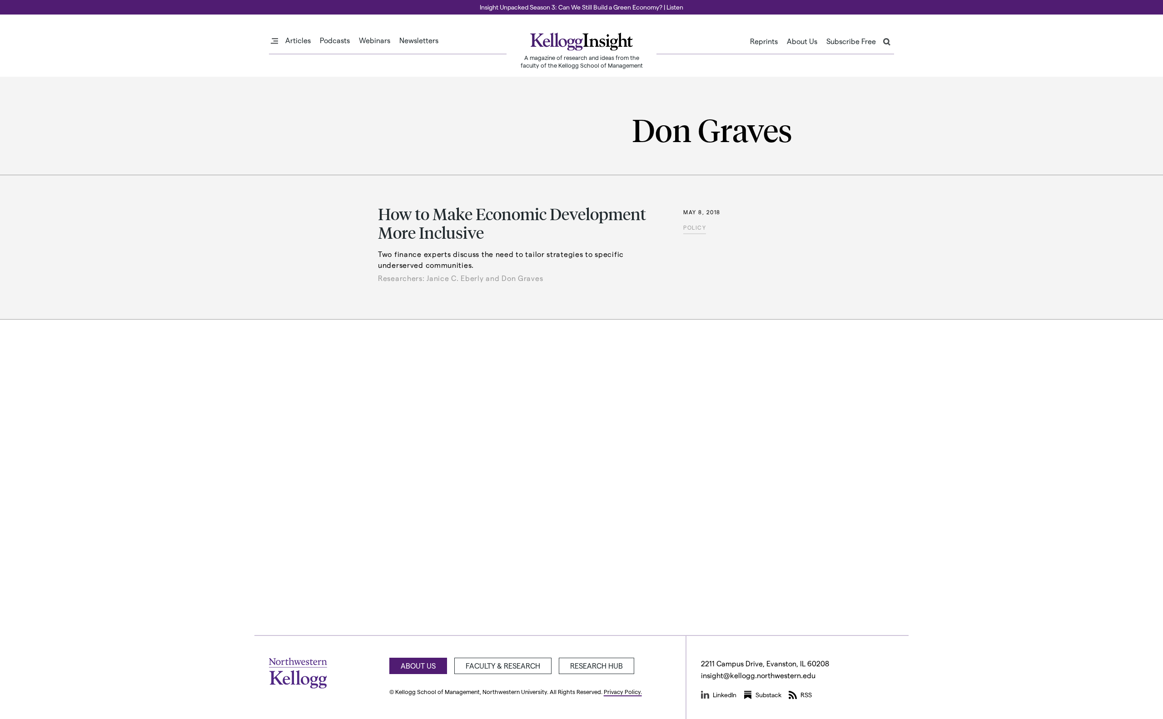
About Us (802, 41)
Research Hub (596, 665)
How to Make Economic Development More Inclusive (512, 222)
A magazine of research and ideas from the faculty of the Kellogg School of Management (582, 61)
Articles (298, 40)
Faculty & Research (503, 665)
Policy (694, 227)
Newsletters (418, 40)
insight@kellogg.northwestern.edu (758, 675)
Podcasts (335, 40)
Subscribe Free (851, 41)
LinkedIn (724, 695)
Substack (768, 695)
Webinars (374, 40)
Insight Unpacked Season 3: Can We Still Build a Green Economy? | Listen (581, 7)
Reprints (764, 41)
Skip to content (24, 4)
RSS (806, 695)
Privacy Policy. (623, 691)
